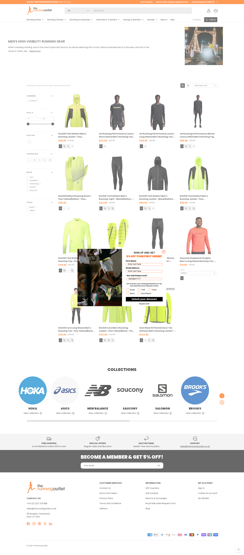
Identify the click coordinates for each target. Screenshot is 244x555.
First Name (131, 261)
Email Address (132, 268)
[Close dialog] (163, 251)
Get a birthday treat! (137, 275)
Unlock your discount (144, 299)
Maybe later (144, 304)
